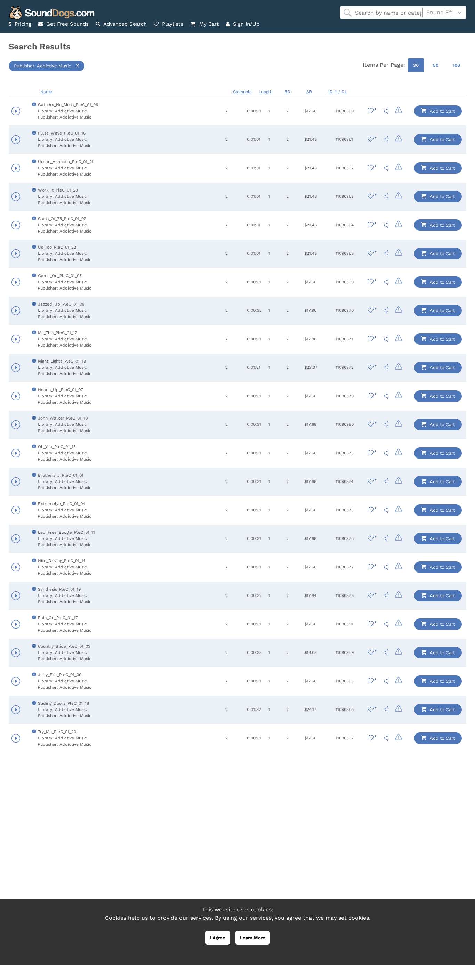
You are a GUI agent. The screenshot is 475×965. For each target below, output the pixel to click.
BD (287, 91)
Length (265, 91)
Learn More (252, 937)
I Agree (217, 937)
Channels (242, 91)
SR (309, 91)
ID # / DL (337, 91)
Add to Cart (442, 111)
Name (46, 91)
